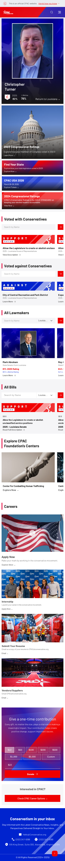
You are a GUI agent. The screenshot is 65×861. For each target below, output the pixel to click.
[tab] (10, 750)
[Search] (60, 227)
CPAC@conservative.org (38, 649)
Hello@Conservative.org (34, 834)
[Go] (55, 853)
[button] (51, 12)
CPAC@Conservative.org (16, 693)
